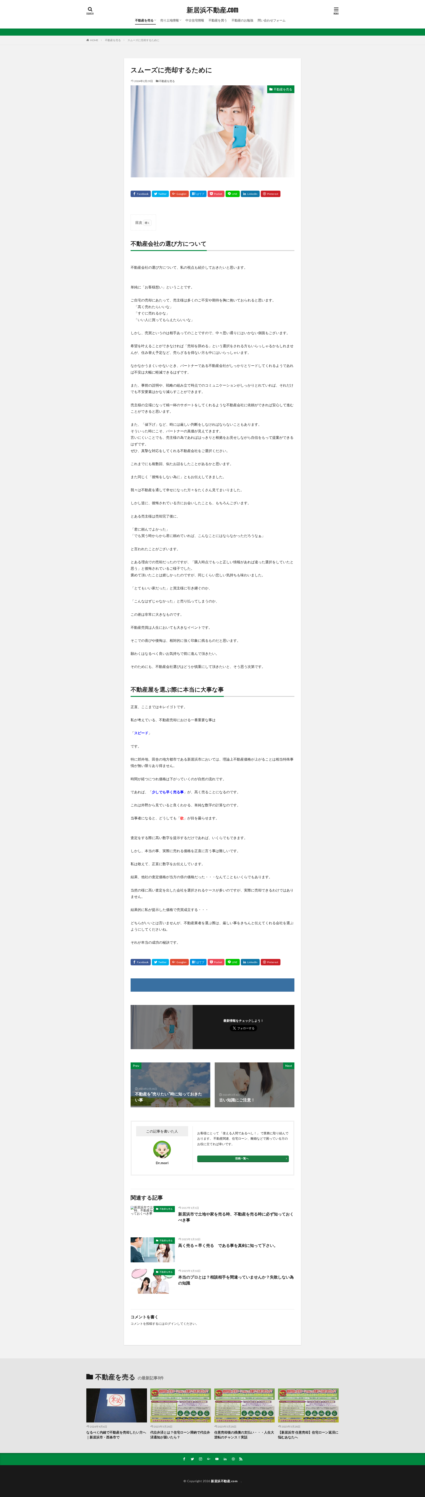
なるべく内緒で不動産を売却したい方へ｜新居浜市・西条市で (116, 1434)
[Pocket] (216, 194)
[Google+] (179, 194)
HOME (94, 40)
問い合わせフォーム (272, 20)
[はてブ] (198, 194)
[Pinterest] (270, 194)
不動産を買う (218, 20)
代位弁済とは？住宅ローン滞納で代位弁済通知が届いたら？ (180, 1434)
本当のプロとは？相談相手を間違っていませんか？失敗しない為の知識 (236, 1280)
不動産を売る (144, 20)
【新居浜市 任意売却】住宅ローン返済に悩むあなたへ (308, 1434)
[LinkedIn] (250, 194)
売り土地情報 (169, 20)
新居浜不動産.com (214, 10)
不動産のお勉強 (242, 20)
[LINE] (233, 194)
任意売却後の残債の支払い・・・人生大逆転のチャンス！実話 (244, 1434)
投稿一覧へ (242, 1158)
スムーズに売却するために (143, 40)
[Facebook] (141, 194)
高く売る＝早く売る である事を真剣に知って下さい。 (228, 1245)
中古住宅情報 (194, 20)
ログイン (171, 1323)
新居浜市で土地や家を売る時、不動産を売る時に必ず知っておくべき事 (236, 1216)
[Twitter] (160, 194)
